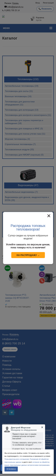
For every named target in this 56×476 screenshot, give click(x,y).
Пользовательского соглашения (16, 459)
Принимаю (11, 469)
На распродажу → (28, 255)
